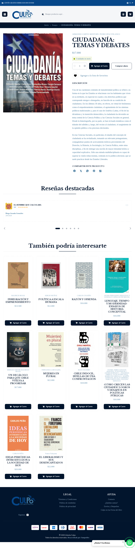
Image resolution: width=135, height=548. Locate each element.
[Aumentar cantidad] (85, 66)
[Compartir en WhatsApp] (87, 171)
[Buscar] (43, 14)
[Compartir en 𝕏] (81, 171)
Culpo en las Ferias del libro (111, 510)
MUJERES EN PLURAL (51, 375)
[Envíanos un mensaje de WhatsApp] (129, 542)
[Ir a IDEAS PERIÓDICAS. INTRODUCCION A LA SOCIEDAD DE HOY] (18, 433)
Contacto (111, 499)
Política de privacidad (67, 506)
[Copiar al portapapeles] (100, 171)
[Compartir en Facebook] (74, 171)
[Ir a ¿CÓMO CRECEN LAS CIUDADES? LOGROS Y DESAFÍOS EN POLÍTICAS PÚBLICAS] (117, 349)
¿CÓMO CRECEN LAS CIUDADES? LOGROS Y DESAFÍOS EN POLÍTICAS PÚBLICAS (117, 390)
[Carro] (130, 14)
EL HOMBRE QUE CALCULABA (27, 205)
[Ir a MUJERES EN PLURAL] (51, 349)
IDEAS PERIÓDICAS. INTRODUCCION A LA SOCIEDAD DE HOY (18, 461)
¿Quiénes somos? (111, 503)
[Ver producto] (9, 206)
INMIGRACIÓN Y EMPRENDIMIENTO (18, 300)
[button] (57, 228)
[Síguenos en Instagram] (27, 515)
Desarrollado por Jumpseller (78, 538)
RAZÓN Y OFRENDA (84, 299)
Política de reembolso (67, 503)
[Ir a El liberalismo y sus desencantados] (51, 433)
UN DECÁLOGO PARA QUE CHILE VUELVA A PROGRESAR (18, 379)
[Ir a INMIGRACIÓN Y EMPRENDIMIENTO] (18, 275)
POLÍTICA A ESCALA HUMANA (51, 300)
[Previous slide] (5, 228)
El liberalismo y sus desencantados (51, 460)
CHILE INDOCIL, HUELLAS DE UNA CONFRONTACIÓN (84, 376)
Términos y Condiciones (67, 499)
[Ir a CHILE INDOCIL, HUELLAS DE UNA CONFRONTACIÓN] (84, 349)
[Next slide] (130, 228)
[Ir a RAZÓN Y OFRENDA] (84, 275)
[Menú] (5, 14)
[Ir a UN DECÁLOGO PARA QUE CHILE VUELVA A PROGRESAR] (18, 349)
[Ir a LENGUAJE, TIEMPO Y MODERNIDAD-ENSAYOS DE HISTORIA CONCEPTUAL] (117, 275)
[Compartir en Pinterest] (94, 171)
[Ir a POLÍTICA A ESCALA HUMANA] (51, 275)
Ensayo (54, 25)
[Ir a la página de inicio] (22, 14)
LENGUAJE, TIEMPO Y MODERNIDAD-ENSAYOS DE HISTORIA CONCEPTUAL (117, 306)
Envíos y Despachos (111, 506)
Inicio (46, 25)
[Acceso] (123, 14)
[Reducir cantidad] (74, 66)
